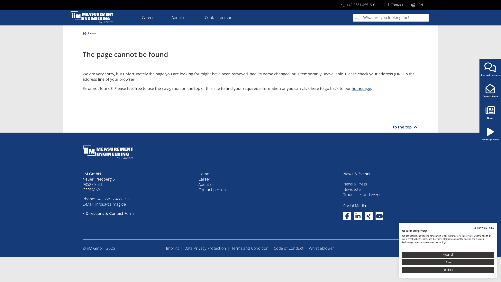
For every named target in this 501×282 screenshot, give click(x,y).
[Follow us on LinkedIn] (358, 216)
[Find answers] (356, 18)
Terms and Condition (250, 248)
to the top (402, 127)
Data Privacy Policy (484, 227)
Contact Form (490, 96)
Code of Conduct (289, 248)
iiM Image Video (490, 139)
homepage (361, 88)
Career (148, 17)
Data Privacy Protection (205, 248)
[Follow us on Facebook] (347, 216)
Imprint (172, 248)
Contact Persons (490, 75)
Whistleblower (321, 248)
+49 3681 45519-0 (361, 4)
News (490, 118)
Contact (397, 4)
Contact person (218, 17)
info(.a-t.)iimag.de (110, 204)
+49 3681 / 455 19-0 (113, 199)
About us (179, 17)
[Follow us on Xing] (369, 216)
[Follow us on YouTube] (379, 216)
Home (92, 33)
